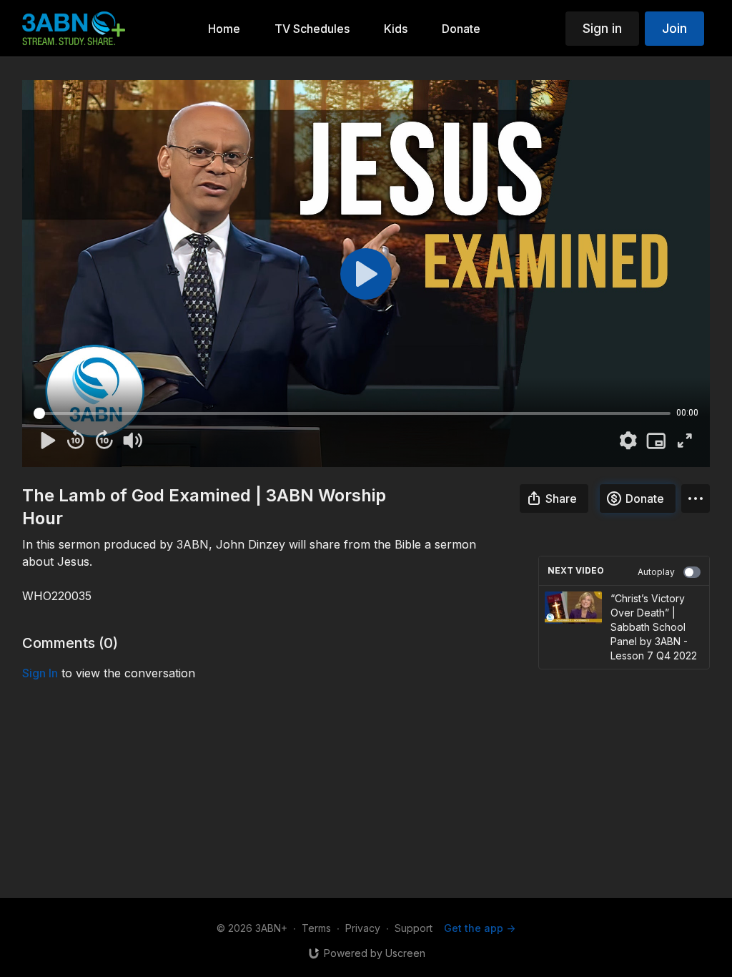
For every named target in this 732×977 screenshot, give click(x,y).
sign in (40, 673)
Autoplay (656, 571)
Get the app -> (479, 928)
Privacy (362, 928)
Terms (316, 928)
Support (413, 928)
